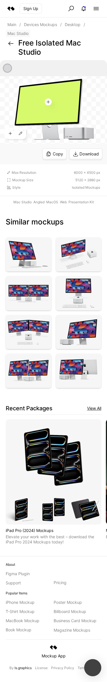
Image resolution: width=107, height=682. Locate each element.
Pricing (60, 582)
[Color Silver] (7, 68)
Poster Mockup (68, 602)
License (41, 668)
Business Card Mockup (75, 620)
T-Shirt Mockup (20, 611)
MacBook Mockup (22, 620)
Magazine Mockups (72, 630)
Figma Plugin (18, 573)
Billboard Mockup (70, 611)
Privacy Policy (62, 668)
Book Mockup (18, 629)
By (20, 668)
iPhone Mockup (20, 602)
